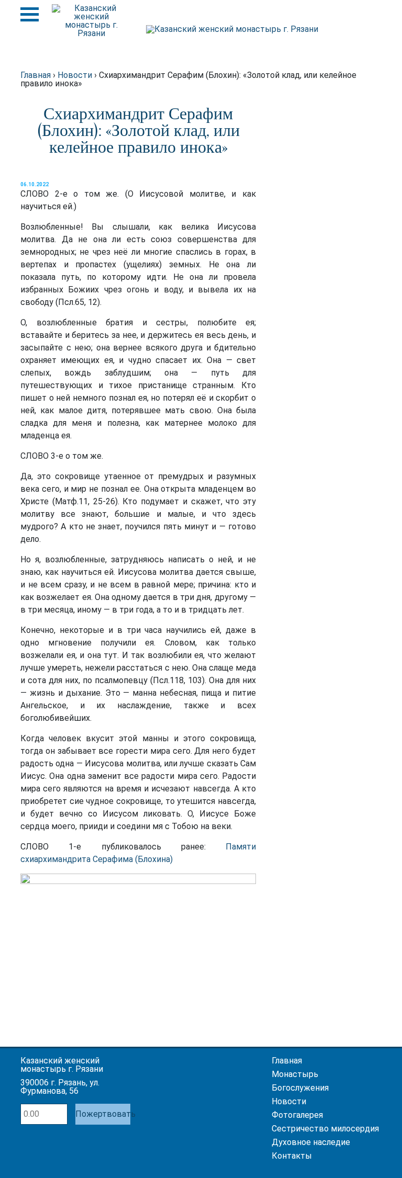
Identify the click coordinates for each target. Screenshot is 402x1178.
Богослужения (300, 1088)
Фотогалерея (297, 1115)
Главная (287, 1061)
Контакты (292, 1156)
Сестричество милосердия (325, 1129)
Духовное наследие (311, 1142)
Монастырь (295, 1074)
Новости (289, 1101)
